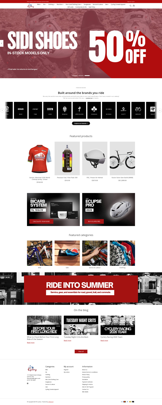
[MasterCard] (125, 402)
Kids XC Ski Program (88, 387)
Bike (39, 268)
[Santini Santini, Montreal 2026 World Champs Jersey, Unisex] (39, 158)
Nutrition (47, 377)
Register (66, 369)
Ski (46, 372)
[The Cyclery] (30, 6)
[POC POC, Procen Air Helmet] (94, 158)
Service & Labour (98, 4)
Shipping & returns (87, 384)
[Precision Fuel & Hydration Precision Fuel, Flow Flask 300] (67, 158)
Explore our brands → (81, 123)
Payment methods (87, 382)
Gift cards (70, 7)
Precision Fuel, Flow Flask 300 (67, 178)
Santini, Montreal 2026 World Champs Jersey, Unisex (39, 178)
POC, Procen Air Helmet (95, 178)
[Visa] (122, 402)
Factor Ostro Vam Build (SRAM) (122, 178)
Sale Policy (92, 7)
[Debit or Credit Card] (133, 402)
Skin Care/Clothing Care (52, 379)
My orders (67, 372)
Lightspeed (50, 402)
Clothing (122, 268)
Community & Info (81, 7)
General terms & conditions (90, 372)
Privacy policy (86, 377)
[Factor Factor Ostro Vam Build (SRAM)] (122, 158)
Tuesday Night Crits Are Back (76, 337)
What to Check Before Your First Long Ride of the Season (43, 338)
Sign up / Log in (130, 1)
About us (84, 369)
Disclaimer (85, 379)
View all (81, 351)
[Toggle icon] (130, 5)
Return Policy (86, 374)
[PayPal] (127, 402)
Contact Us (85, 389)
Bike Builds (85, 392)
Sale (67, 268)
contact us (89, 98)
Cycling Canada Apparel (118, 4)
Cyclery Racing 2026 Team (111, 337)
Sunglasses (87, 4)
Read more (30, 343)
